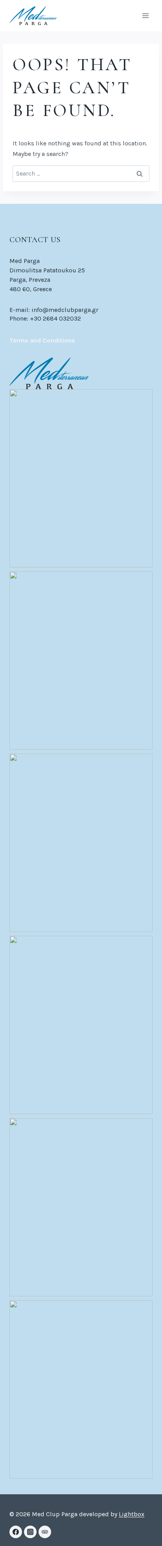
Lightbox (131, 1514)
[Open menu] (145, 15)
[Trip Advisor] (45, 1532)
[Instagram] (30, 1532)
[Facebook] (15, 1532)
